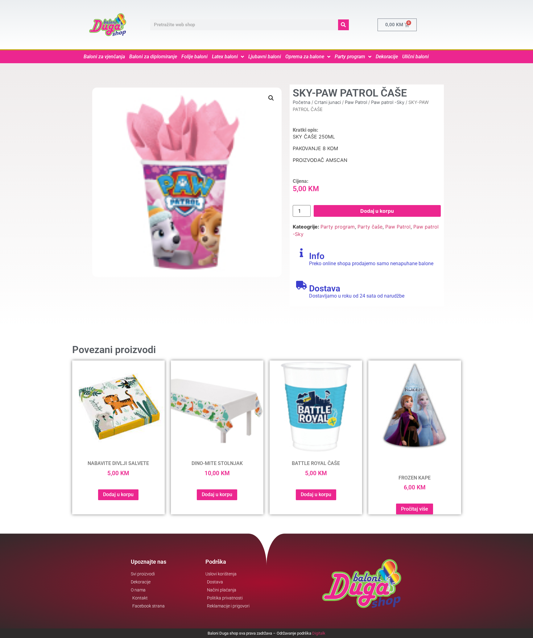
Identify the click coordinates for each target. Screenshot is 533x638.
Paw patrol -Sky (387, 102)
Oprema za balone (304, 57)
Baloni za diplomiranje (153, 57)
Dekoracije (387, 57)
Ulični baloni (415, 57)
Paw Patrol (356, 102)
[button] (271, 98)
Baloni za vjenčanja (104, 57)
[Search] (343, 24)
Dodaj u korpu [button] (118, 494)
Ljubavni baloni (264, 57)
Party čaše (369, 227)
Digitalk (318, 633)
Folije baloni (194, 57)
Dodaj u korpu (377, 211)
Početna (301, 102)
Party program (350, 57)
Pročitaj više (414, 509)
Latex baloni (225, 57)
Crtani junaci (327, 102)
